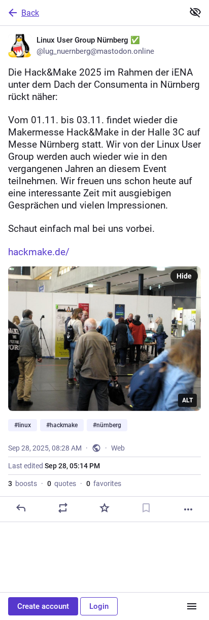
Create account (43, 606)
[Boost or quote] (63, 508)
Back (30, 13)
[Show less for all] (195, 12)
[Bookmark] (146, 508)
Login (99, 606)
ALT (187, 400)
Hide (184, 276)
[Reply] (21, 508)
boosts (22, 483)
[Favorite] (104, 508)
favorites (103, 483)
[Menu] (192, 606)
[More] (188, 509)
